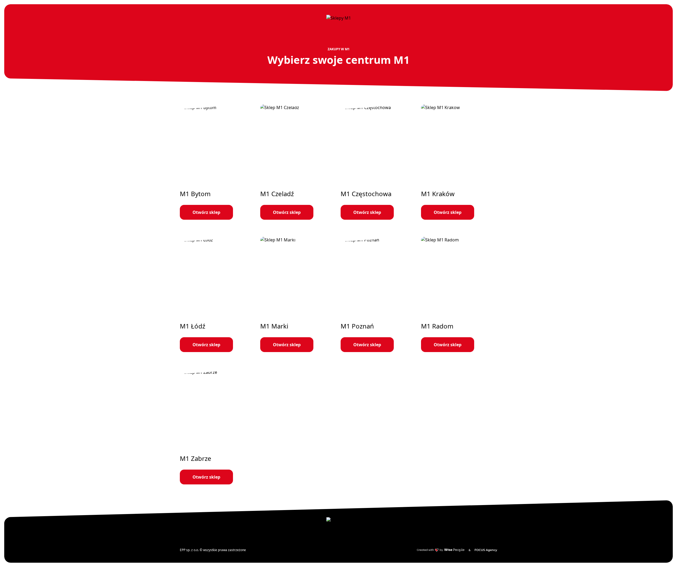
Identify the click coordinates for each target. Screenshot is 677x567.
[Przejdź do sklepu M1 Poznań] (379, 294)
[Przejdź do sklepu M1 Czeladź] (298, 162)
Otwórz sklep (206, 212)
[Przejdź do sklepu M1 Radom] (459, 294)
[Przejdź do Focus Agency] (486, 550)
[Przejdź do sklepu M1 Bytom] (218, 162)
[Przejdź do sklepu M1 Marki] (298, 294)
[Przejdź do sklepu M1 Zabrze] (218, 426)
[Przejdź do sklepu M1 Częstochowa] (379, 162)
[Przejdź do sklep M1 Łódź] (218, 294)
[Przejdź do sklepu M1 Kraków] (459, 162)
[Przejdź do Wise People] (440, 550)
